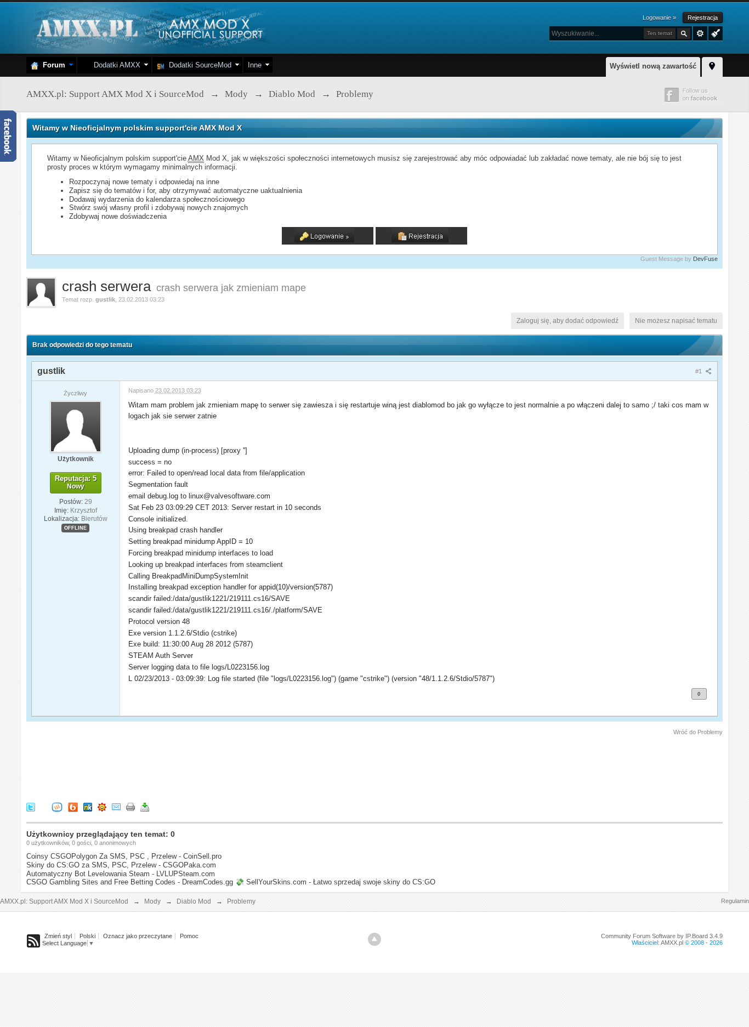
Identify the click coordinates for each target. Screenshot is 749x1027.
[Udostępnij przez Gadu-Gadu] (102, 807)
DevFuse (705, 259)
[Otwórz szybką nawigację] (712, 65)
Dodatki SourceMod (197, 65)
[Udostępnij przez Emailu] (116, 807)
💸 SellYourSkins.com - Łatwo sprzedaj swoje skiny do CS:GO (335, 882)
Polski (87, 936)
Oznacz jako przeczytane (137, 936)
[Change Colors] (714, 32)
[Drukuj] (130, 807)
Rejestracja (703, 17)
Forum (51, 65)
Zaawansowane (700, 33)
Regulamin (735, 901)
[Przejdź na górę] (374, 939)
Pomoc (189, 936)
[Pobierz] (144, 807)
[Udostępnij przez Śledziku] (87, 807)
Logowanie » (659, 17)
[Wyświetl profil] (75, 426)
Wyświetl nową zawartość (653, 66)
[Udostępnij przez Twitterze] (30, 807)
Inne (255, 65)
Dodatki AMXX (114, 65)
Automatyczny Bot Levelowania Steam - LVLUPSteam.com (120, 874)
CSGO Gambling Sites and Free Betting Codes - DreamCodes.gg (129, 882)
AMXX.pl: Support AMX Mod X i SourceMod (64, 901)
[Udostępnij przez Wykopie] (57, 807)
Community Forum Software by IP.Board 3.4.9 (662, 936)
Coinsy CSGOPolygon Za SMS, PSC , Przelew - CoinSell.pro (124, 856)
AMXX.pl (672, 942)
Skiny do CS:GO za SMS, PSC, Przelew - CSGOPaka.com (121, 865)
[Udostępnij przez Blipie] (73, 807)
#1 (699, 371)
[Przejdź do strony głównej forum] (148, 27)
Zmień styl (58, 936)
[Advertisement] (225, 767)
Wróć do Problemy (698, 732)
